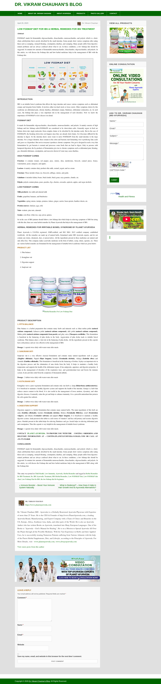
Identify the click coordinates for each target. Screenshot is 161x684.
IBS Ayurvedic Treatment (42, 476)
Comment (22, 598)
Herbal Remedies (69, 473)
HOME (20, 13)
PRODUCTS (81, 13)
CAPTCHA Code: (118, 170)
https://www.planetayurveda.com (38, 504)
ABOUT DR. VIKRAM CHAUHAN (39, 13)
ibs (32, 476)
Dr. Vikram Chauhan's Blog (48, 4)
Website (20, 645)
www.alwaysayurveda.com (66, 541)
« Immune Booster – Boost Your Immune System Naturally (37, 486)
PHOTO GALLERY (97, 13)
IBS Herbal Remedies (59, 476)
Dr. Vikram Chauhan (90, 23)
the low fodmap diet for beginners (52, 479)
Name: (113, 121)
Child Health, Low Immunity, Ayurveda (49, 473)
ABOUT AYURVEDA (64, 13)
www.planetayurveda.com (44, 541)
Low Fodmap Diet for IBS (31, 479)
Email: (113, 128)
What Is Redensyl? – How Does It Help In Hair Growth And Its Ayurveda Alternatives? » (77, 487)
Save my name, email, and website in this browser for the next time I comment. (49, 656)
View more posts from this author (30, 546)
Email (20, 635)
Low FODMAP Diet (75, 476)
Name (20, 625)
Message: (114, 143)
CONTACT (113, 13)
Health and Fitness (126, 196)
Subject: (114, 136)
